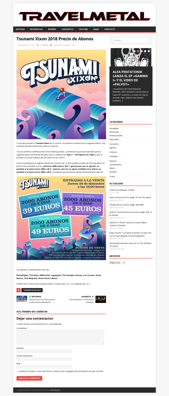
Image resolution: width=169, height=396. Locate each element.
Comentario (22, 328)
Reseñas (52, 29)
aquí (67, 284)
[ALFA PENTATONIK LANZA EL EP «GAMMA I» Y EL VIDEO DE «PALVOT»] (130, 57)
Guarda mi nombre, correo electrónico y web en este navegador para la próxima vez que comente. (61, 371)
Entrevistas (36, 29)
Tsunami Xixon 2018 (32, 290)
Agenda (112, 147)
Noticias (20, 29)
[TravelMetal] (84, 25)
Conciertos (68, 29)
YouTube (83, 29)
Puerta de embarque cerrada (121, 190)
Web (18, 363)
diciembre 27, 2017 (27, 45)
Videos (112, 168)
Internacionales (116, 135)
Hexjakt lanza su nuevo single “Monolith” (126, 204)
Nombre (20, 348)
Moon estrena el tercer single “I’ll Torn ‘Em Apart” (130, 197)
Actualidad (113, 128)
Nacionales (114, 139)
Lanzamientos (115, 164)
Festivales (66, 45)
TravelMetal (43, 45)
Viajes (96, 29)
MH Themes (55, 390)
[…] (121, 100)
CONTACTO (109, 29)
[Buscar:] (131, 40)
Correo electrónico (24, 355)
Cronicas (113, 152)
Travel (112, 176)
